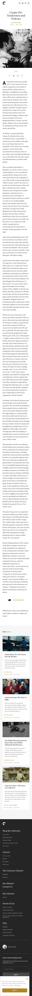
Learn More (17, 985)
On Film (6, 674)
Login (4, 897)
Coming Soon (7, 840)
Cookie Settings (8, 910)
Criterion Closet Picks (10, 843)
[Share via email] (18, 76)
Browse (5, 874)
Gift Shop (6, 846)
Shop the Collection (11, 830)
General (5, 927)
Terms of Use (8, 903)
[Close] (27, 979)
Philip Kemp (17, 22)
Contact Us (7, 886)
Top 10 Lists (6, 856)
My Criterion (8, 893)
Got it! (15, 990)
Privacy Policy (8, 907)
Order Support (8, 929)
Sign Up (5, 877)
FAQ (5, 923)
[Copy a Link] (22, 76)
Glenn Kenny (9, 672)
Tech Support (7, 932)
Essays (12, 24)
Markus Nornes (10, 760)
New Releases (7, 837)
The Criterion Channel (13, 870)
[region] (14, 986)
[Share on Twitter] (13, 76)
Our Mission (8, 883)
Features (6, 861)
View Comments (18, 600)
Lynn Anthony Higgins (11, 805)
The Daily (6, 864)
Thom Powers (9, 715)
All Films (6, 834)
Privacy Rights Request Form (12, 913)
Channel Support (8, 935)
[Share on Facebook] (9, 76)
